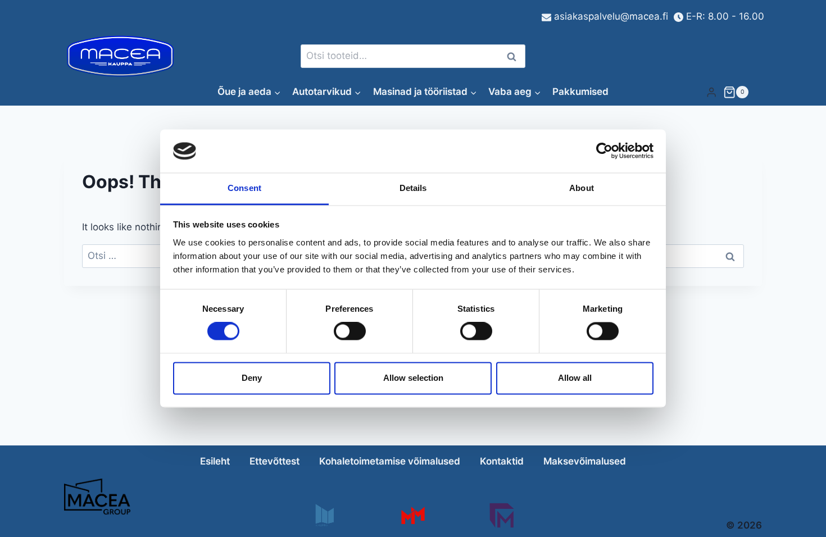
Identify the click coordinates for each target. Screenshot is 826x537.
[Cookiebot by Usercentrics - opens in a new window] (604, 151)
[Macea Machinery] (412, 515)
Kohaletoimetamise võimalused (389, 461)
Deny (252, 378)
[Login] (711, 91)
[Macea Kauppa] (324, 515)
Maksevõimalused (584, 461)
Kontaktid (502, 461)
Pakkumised (580, 91)
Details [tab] (413, 188)
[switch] (350, 331)
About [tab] (581, 188)
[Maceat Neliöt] (501, 515)
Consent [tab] (244, 188)
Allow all (575, 378)
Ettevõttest (274, 461)
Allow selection (413, 378)
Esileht (215, 461)
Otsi (513, 56)
